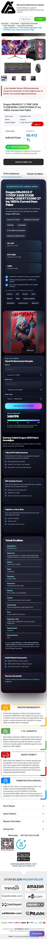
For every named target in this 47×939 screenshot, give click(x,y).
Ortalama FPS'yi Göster (24, 406)
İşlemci (7, 364)
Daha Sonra (26, 19)
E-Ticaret (16, 936)
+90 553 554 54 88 (29, 835)
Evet (40, 19)
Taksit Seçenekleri (19, 147)
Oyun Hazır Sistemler (25, 26)
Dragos (23, 119)
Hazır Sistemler (9, 26)
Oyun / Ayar (9, 394)
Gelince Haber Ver (23, 162)
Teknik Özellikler (35, 174)
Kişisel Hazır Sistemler (30, 24)
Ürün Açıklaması (11, 173)
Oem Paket (15, 24)
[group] (23, 55)
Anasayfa (4, 24)
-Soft (10, 936)
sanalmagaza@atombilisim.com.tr (23, 864)
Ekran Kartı (8, 379)
